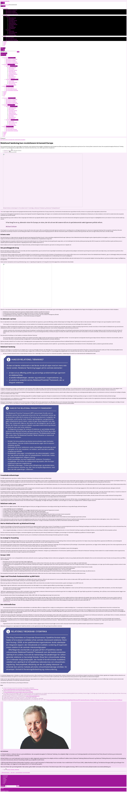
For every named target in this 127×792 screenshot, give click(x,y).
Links (4, 44)
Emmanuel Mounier (12, 24)
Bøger (4, 36)
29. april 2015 (13, 152)
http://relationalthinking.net (32, 696)
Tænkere (8, 16)
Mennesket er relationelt (11, 10)
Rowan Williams (12, 27)
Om (4, 45)
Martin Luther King (12, 32)
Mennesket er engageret (11, 12)
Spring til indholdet (5, 1)
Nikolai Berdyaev (12, 17)
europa (8, 769)
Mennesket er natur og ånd (12, 14)
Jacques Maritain (12, 23)
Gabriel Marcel (11, 21)
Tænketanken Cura (8, 788)
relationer (17, 769)
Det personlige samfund (11, 39)
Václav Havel (11, 31)
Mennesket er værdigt (11, 11)
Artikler (5, 41)
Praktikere (8, 29)
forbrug (12, 769)
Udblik (4, 43)
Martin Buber (11, 19)
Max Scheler (11, 25)
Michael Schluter (17, 150)
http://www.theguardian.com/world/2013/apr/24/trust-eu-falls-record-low (21, 689)
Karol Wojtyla (11, 28)
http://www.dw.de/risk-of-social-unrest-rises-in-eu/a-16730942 (18, 692)
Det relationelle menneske (12, 40)
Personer (5, 15)
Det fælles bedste (10, 37)
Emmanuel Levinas (12, 20)
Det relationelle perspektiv (19, 139)
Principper (5, 8)
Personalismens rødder (11, 35)
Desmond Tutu (11, 33)
